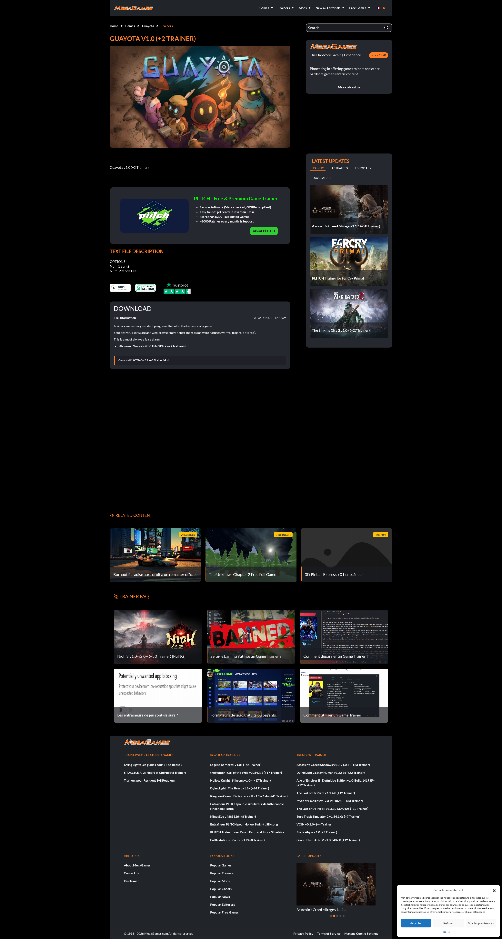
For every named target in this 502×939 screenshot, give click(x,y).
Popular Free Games (224, 912)
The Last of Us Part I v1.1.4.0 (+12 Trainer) (325, 793)
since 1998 (378, 55)
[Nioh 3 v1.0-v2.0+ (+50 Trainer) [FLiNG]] (158, 636)
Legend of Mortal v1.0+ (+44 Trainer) (235, 764)
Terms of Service (329, 933)
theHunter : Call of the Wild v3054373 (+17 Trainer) (246, 772)
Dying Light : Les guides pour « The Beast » (153, 764)
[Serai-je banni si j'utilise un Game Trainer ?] (251, 636)
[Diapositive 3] (337, 916)
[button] (494, 890)
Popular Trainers (222, 873)
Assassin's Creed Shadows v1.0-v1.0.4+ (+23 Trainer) (333, 764)
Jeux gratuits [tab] (321, 177)
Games (130, 26)
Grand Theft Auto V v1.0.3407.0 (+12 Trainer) (328, 840)
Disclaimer (131, 881)
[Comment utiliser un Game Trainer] (344, 695)
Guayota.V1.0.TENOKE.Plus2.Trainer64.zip (144, 360)
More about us (349, 87)
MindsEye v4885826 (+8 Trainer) (233, 816)
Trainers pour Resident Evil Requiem (149, 780)
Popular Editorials (222, 904)
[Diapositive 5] (344, 916)
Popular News (220, 896)
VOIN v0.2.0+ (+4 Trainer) (314, 824)
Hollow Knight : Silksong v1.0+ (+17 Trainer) (240, 780)
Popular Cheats (221, 889)
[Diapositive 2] (334, 916)
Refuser (448, 923)
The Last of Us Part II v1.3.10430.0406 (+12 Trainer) (332, 808)
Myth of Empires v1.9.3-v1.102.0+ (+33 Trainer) (329, 801)
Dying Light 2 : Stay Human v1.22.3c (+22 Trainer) (330, 772)
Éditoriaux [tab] (363, 168)
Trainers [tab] (317, 168)
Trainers (167, 26)
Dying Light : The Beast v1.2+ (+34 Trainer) (239, 788)
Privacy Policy (303, 933)
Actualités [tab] (340, 168)
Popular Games (220, 865)
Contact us (131, 873)
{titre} (446, 932)
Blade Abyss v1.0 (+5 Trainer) (316, 832)
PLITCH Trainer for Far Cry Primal (375, 909)
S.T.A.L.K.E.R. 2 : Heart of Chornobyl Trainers (155, 772)
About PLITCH (264, 231)
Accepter (416, 923)
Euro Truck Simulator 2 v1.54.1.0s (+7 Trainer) (328, 816)
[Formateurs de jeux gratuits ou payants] (251, 695)
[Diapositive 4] (340, 916)
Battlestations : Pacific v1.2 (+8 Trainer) (237, 840)
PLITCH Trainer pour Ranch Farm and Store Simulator (247, 832)
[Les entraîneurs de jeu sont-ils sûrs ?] (158, 695)
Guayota (148, 26)
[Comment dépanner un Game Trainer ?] (344, 636)
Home (114, 26)
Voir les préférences (481, 923)
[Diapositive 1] (331, 916)
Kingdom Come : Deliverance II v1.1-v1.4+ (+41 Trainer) (249, 796)
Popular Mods (220, 881)
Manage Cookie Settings (361, 933)
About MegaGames (137, 865)
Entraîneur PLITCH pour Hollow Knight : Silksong (244, 824)
